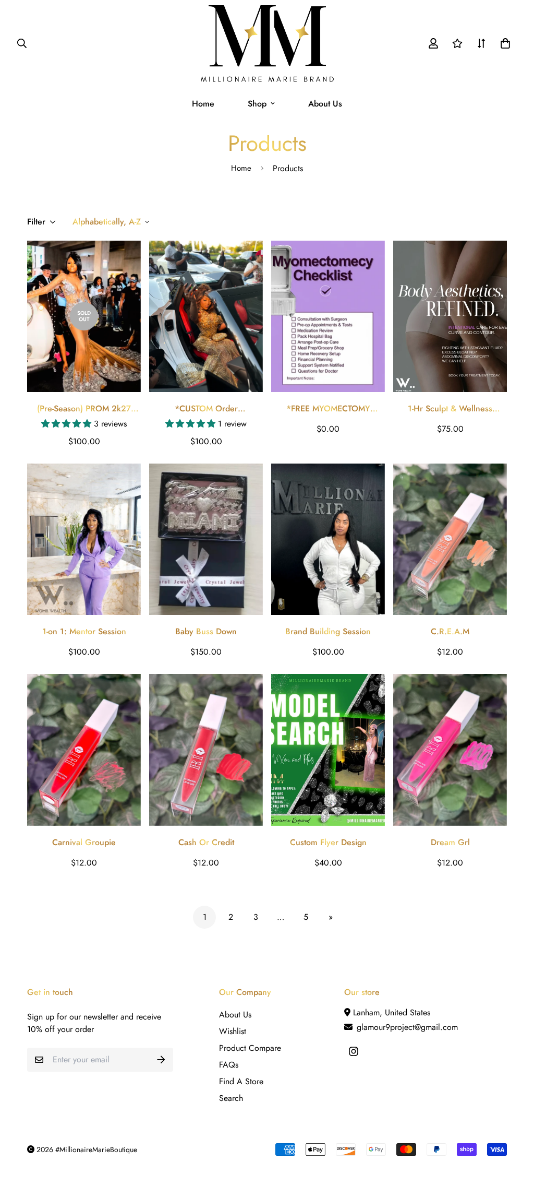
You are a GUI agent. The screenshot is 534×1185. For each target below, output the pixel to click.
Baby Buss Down (206, 631)
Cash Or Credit (206, 842)
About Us (325, 104)
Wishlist (232, 1031)
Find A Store (241, 1081)
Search (231, 1098)
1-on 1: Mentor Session (84, 631)
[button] (503, 43)
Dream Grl (450, 842)
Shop (257, 104)
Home (203, 104)
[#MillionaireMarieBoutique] (267, 43)
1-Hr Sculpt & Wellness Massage (450, 408)
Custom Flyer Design (328, 842)
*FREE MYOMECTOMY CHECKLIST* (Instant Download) (328, 408)
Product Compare (250, 1048)
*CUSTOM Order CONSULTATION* (206, 408)
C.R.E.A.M (450, 631)
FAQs (228, 1065)
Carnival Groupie (84, 842)
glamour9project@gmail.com (406, 1027)
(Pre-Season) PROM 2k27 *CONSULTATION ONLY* (84, 408)
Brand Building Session (328, 631)
